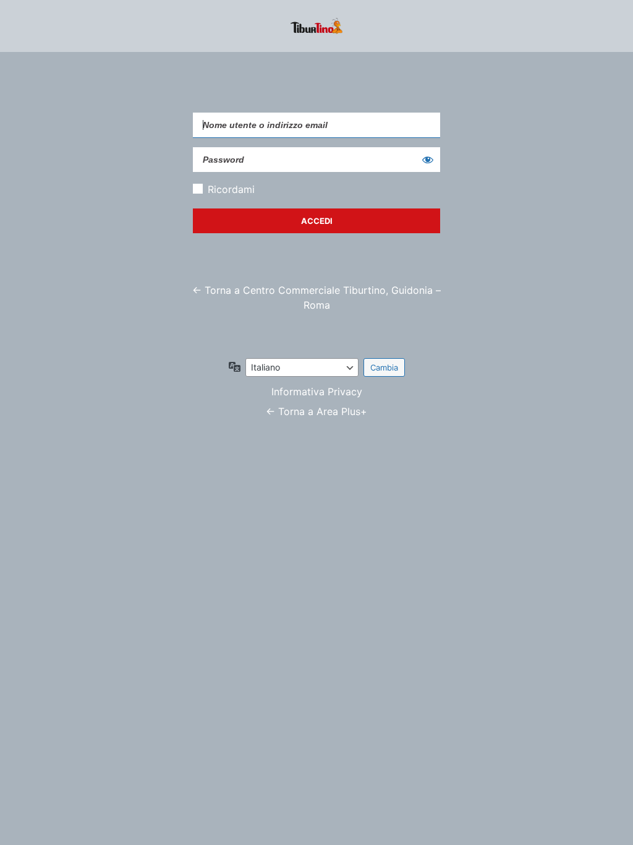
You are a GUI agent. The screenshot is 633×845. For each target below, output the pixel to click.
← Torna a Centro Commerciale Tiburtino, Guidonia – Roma (316, 297)
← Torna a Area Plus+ (316, 411)
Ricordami (231, 189)
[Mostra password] (427, 159)
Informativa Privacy (316, 391)
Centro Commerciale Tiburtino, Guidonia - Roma (316, 26)
